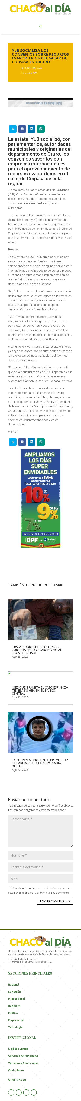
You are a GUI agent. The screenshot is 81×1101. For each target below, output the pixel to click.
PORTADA (37, 67)
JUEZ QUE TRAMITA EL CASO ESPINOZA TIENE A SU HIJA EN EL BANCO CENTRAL (40, 690)
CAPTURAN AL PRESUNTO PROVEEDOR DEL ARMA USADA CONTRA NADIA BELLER (40, 763)
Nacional (25, 67)
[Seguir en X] (19, 1092)
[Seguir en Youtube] (26, 1092)
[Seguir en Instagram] (34, 1092)
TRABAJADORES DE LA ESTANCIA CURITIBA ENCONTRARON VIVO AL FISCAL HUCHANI (37, 650)
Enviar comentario (55, 901)
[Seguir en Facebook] (11, 1092)
